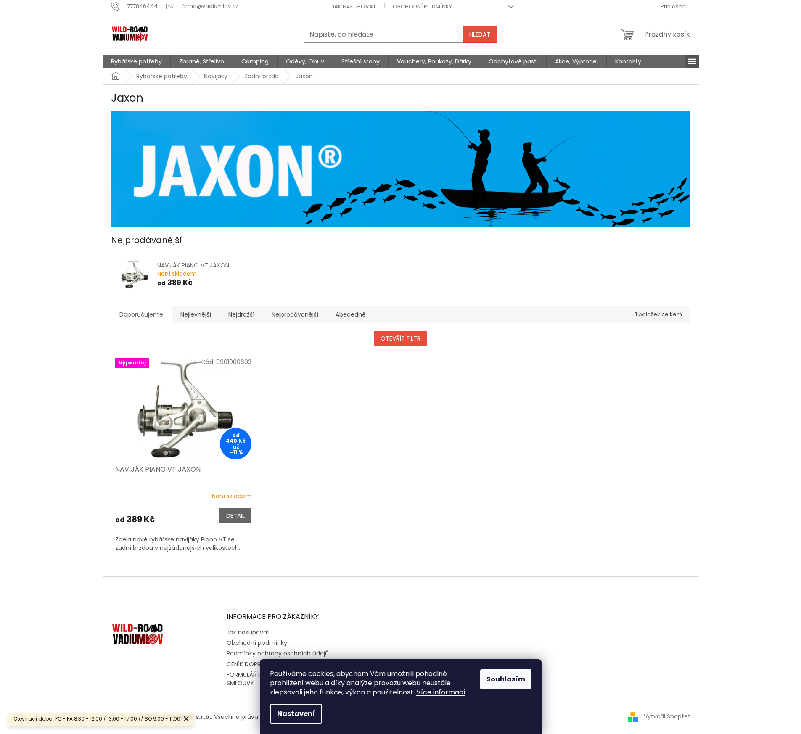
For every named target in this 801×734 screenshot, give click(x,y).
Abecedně (351, 314)
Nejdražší (241, 314)
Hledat (479, 34)
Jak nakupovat (353, 7)
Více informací (440, 692)
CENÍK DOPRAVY (249, 664)
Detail (235, 516)
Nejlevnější (195, 314)
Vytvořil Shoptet (667, 716)
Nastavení (296, 713)
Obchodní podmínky (422, 7)
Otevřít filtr (400, 338)
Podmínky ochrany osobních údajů (278, 653)
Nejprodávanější (295, 314)
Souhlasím (505, 679)
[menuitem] (136, 61)
